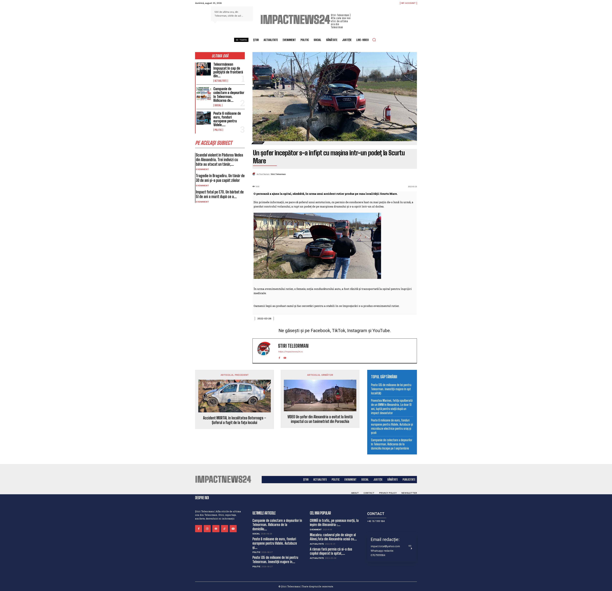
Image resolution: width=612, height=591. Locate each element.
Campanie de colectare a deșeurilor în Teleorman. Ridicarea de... (228, 95)
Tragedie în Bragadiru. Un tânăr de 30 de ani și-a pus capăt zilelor (220, 178)
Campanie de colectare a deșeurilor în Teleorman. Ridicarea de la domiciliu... (277, 524)
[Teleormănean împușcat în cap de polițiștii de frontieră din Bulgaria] (203, 69)
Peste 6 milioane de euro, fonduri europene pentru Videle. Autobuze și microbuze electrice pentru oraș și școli (392, 426)
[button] (374, 40)
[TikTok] (224, 528)
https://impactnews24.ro (290, 351)
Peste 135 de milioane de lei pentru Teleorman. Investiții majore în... (275, 559)
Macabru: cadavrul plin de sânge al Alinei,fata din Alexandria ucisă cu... (333, 537)
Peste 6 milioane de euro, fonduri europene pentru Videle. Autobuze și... (274, 543)
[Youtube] (285, 357)
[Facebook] (279, 357)
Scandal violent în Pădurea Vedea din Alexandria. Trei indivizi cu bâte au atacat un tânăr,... (219, 160)
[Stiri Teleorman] (254, 174)
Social (218, 105)
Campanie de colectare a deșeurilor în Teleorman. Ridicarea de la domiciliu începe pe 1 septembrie (391, 444)
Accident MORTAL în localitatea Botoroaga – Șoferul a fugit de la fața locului (234, 420)
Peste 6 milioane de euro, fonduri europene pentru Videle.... (227, 119)
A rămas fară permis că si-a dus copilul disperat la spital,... (331, 551)
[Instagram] (207, 528)
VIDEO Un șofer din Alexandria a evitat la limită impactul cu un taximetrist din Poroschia (320, 419)
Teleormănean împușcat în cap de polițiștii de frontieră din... (228, 70)
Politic (218, 130)
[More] (413, 318)
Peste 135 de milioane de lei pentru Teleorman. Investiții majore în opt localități (391, 389)
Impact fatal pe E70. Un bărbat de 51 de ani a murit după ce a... (220, 194)
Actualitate (221, 81)
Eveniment (202, 169)
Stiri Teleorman (278, 174)
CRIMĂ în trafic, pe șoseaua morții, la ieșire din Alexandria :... (334, 522)
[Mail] (215, 528)
